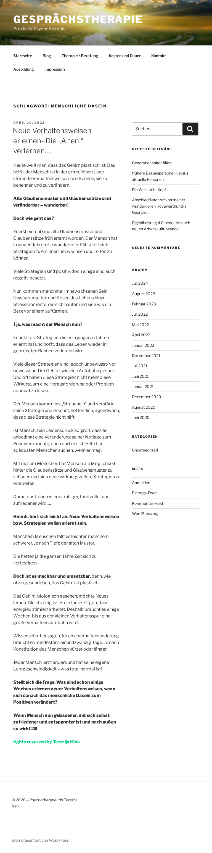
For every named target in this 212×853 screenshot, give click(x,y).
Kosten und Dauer (125, 55)
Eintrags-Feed (144, 492)
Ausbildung (23, 69)
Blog (47, 55)
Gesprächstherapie (78, 19)
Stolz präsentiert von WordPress (40, 840)
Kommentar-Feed (147, 503)
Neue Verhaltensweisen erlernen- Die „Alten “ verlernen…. (52, 140)
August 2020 (143, 407)
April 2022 (141, 334)
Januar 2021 (143, 386)
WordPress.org (145, 513)
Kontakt (158, 55)
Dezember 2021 (146, 355)
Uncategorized (145, 450)
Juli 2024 (140, 283)
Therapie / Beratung (80, 55)
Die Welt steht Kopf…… (151, 189)
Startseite (22, 55)
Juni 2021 (140, 376)
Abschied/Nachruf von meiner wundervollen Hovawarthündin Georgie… (159, 206)
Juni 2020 (141, 417)
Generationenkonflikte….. (154, 162)
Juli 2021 (139, 365)
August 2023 (143, 293)
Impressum (54, 69)
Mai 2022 (140, 324)
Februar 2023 (144, 304)
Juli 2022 (140, 314)
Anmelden (141, 482)
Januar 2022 (143, 345)
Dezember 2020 (146, 396)
